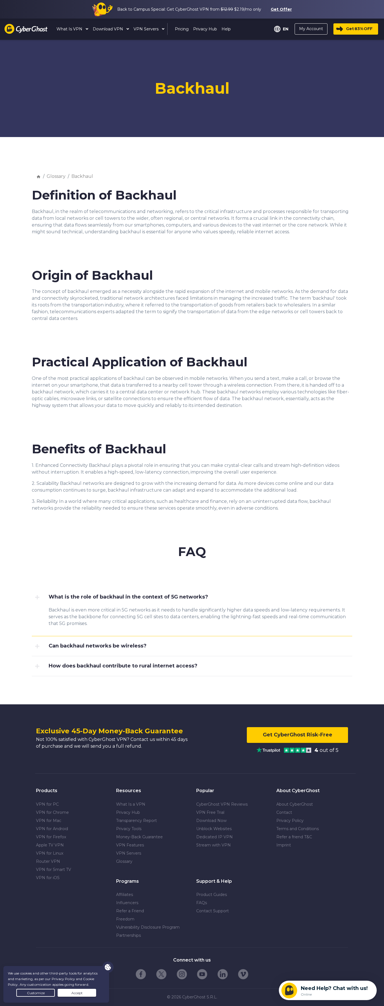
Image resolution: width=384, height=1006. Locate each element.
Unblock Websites (214, 828)
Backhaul (82, 176)
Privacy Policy (290, 820)
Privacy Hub (128, 812)
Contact (284, 812)
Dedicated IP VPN (214, 836)
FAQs (201, 902)
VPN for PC (47, 804)
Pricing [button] (182, 29)
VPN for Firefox (51, 836)
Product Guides (211, 894)
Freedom (125, 919)
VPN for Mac (48, 820)
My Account (311, 28)
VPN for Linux (49, 853)
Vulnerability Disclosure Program (148, 927)
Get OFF (359, 28)
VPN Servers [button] (147, 29)
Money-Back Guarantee (139, 836)
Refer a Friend (130, 910)
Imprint (283, 845)
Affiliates (124, 894)
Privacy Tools (128, 828)
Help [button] (226, 29)
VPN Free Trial (210, 812)
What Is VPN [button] (70, 29)
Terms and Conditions (297, 828)
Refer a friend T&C (294, 836)
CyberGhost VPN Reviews (222, 804)
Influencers (127, 902)
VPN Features (130, 845)
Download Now (211, 820)
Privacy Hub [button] (205, 29)
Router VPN (48, 861)
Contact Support (212, 910)
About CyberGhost (294, 804)
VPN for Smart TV (53, 869)
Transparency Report (136, 820)
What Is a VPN (130, 804)
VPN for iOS (48, 877)
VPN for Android (52, 828)
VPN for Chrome (52, 812)
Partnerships (128, 935)
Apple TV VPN (50, 845)
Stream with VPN (213, 845)
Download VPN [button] (108, 29)
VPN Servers (128, 853)
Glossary (56, 176)
